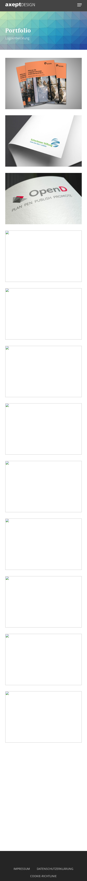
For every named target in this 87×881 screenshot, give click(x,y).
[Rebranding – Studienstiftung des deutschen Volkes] (43, 314)
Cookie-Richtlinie (43, 876)
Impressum (22, 869)
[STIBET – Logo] (43, 602)
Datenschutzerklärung (55, 869)
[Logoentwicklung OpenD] (43, 198)
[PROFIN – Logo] (43, 544)
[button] (79, 5)
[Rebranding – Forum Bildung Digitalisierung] (43, 83)
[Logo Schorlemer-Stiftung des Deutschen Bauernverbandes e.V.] (43, 141)
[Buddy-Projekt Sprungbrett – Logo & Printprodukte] (43, 371)
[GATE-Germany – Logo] (43, 486)
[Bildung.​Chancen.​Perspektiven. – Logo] (43, 256)
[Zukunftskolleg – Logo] (43, 429)
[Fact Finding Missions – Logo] (43, 659)
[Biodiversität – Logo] (43, 717)
